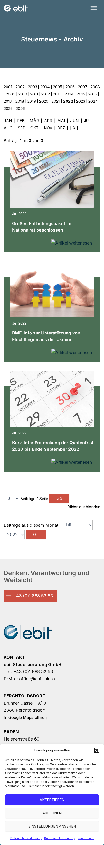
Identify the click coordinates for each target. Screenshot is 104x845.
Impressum (86, 838)
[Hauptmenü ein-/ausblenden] (93, 8)
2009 (10, 94)
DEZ (61, 127)
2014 (69, 94)
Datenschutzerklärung (26, 838)
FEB (21, 120)
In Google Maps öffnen (25, 717)
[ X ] (74, 127)
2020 (43, 101)
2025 (8, 108)
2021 (56, 101)
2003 (32, 86)
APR (48, 120)
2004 (45, 86)
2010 (22, 94)
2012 (45, 94)
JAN (8, 120)
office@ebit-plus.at (38, 678)
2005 (57, 86)
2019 (31, 101)
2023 (80, 101)
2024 (93, 101)
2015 (81, 94)
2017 (8, 101)
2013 (57, 94)
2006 (70, 86)
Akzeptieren (52, 799)
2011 (34, 94)
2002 (20, 86)
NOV (48, 127)
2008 (95, 86)
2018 (19, 101)
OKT (34, 127)
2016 (92, 94)
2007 (82, 86)
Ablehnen (52, 813)
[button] (96, 750)
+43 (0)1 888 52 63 (33, 595)
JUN (74, 120)
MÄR (34, 120)
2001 (8, 86)
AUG (8, 127)
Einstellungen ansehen (52, 826)
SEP (21, 127)
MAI (61, 120)
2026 (20, 108)
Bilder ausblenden (83, 506)
